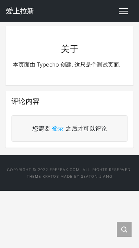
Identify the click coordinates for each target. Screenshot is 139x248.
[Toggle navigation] (123, 11)
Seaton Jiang (96, 176)
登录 (58, 128)
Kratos (51, 176)
